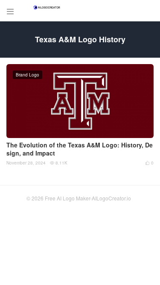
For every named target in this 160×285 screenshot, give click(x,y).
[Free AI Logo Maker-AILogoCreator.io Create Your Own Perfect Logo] (46, 7)
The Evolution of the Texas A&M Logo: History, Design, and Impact (79, 149)
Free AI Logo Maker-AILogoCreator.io (88, 198)
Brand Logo (27, 75)
